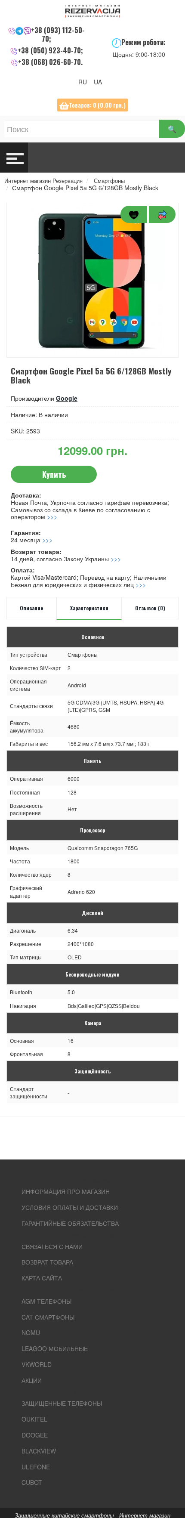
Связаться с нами (52, 1246)
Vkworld (37, 1364)
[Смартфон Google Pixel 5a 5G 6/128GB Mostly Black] (92, 280)
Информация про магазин (66, 1191)
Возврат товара (47, 1262)
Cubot (32, 1482)
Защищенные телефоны (62, 1403)
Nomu (31, 1332)
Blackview (39, 1451)
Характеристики (89, 608)
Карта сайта (42, 1278)
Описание (31, 608)
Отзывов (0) (150, 608)
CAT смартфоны (48, 1317)
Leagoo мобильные (55, 1348)
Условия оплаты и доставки (70, 1207)
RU (85, 81)
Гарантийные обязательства (70, 1223)
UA (100, 81)
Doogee (35, 1435)
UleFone (36, 1466)
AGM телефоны (46, 1301)
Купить (54, 474)
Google (66, 398)
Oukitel (34, 1419)
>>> (52, 516)
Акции (32, 1380)
